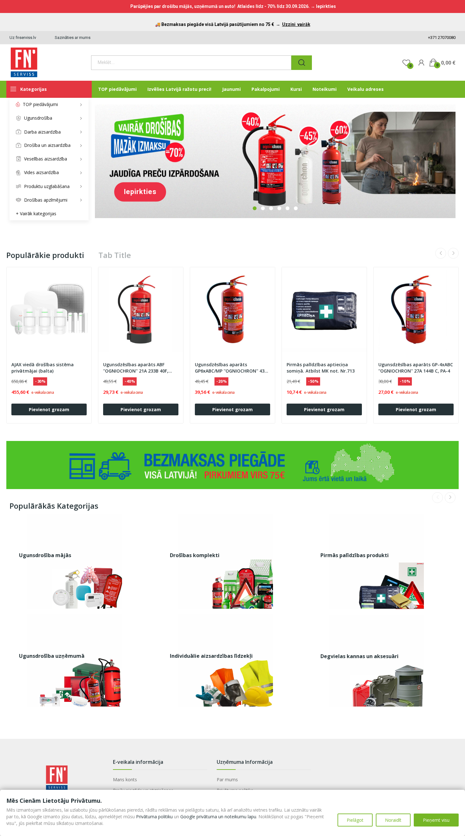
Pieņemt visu (436, 820)
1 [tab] (255, 208)
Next (453, 253)
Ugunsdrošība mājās (45, 555)
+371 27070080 (441, 37)
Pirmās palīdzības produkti (354, 555)
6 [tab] (296, 208)
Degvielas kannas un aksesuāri (359, 656)
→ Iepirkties (323, 6)
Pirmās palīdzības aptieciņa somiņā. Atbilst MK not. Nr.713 (321, 367)
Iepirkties (140, 192)
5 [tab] (287, 208)
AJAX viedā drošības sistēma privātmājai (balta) (42, 367)
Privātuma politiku (154, 817)
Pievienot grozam (49, 409)
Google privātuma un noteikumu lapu (218, 817)
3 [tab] (271, 208)
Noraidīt (393, 820)
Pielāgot (355, 820)
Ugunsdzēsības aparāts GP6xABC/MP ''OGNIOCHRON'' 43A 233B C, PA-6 (231, 367)
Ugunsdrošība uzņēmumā (51, 655)
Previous (440, 253)
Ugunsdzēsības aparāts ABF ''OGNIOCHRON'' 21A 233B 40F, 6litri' (135, 367)
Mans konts (125, 779)
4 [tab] (279, 208)
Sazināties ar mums (72, 37)
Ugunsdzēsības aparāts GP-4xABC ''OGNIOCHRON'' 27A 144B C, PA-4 (415, 367)
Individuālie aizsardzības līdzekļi (211, 655)
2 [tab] (263, 208)
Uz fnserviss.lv (22, 37)
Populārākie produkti (45, 255)
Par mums (227, 779)
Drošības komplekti (195, 555)
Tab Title (114, 255)
